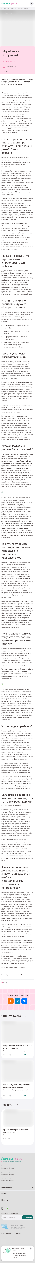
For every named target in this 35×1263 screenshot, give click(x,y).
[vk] (24, 1001)
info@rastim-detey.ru (7, 1168)
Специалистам (6, 1234)
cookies (14, 1258)
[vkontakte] (8, 1208)
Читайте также (11, 1016)
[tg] (17, 1001)
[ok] (11, 1001)
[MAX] (2, 1208)
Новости (6, 1104)
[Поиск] (25, 3)
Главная (6, 8)
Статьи (13, 8)
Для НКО (18, 1234)
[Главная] (9, 3)
